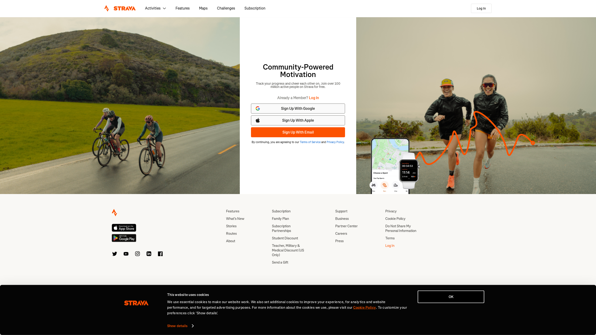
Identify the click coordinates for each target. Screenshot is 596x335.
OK (451, 297)
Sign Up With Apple (298, 120)
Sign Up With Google (298, 108)
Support (341, 211)
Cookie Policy (395, 218)
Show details (177, 326)
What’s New (235, 218)
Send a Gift (280, 262)
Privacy (391, 211)
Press (339, 241)
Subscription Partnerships (281, 228)
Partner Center (346, 226)
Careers (341, 233)
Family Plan (280, 218)
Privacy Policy (335, 142)
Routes (231, 233)
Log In (481, 8)
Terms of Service (310, 142)
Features (183, 8)
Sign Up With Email (298, 132)
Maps (203, 8)
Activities (153, 8)
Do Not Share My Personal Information (400, 228)
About (230, 241)
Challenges (226, 8)
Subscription (254, 8)
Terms (390, 238)
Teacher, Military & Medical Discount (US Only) (288, 250)
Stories (231, 226)
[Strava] (120, 8)
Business (342, 218)
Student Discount (285, 238)
